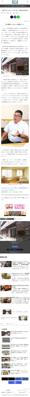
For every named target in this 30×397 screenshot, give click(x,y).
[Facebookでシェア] (15, 17)
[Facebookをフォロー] (21, 378)
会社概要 (8, 390)
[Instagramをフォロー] (15, 382)
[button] (27, 258)
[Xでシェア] (11, 17)
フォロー (16, 246)
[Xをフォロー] (8, 378)
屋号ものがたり (10, 218)
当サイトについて (22, 390)
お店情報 (3, 218)
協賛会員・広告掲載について (7, 392)
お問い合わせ (22, 392)
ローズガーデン (19, 218)
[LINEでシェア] (18, 17)
